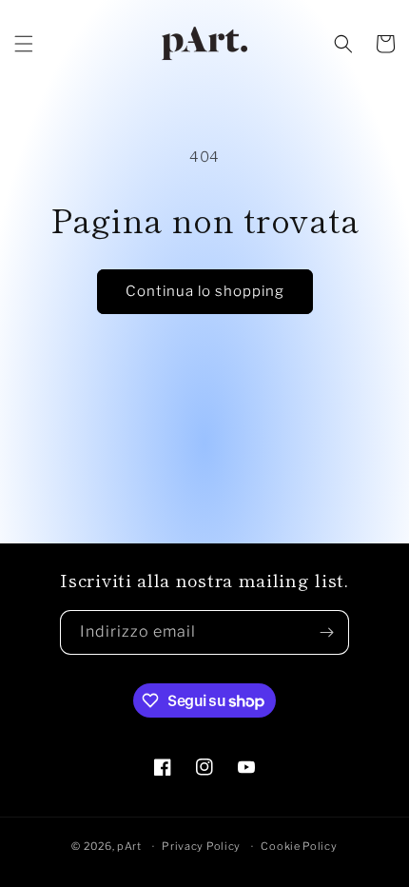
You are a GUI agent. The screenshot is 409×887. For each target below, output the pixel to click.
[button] (24, 44)
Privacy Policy (201, 846)
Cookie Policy (299, 846)
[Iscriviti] (327, 632)
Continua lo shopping (205, 291)
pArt (129, 846)
